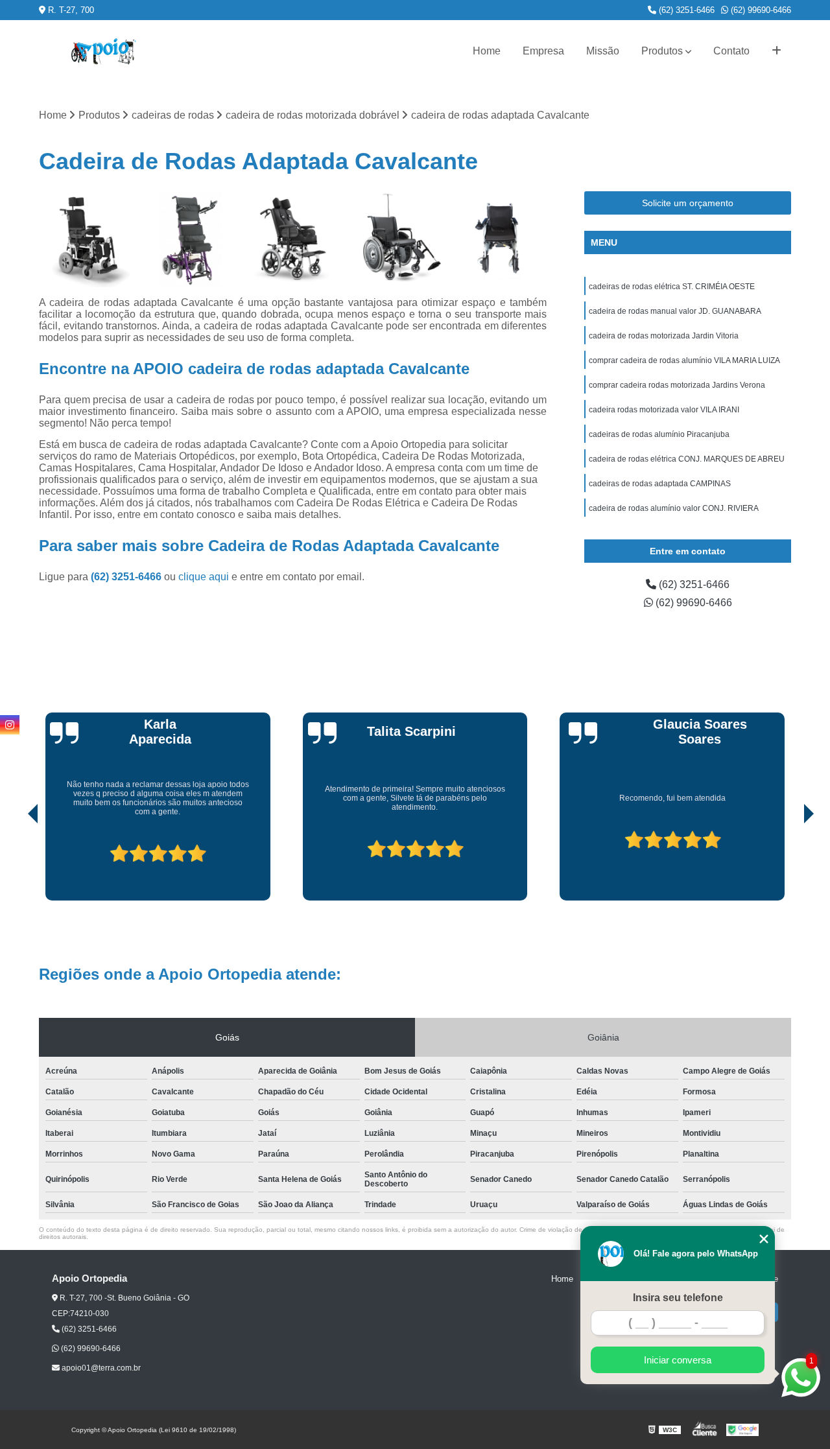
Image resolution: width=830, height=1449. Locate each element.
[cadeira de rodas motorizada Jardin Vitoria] (498, 239)
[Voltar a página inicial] (104, 51)
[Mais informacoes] (776, 51)
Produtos (662, 50)
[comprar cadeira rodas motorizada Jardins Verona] (87, 239)
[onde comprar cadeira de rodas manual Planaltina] (396, 239)
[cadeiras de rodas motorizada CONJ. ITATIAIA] (190, 239)
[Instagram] (9, 725)
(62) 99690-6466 (759, 10)
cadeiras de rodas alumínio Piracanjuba (659, 434)
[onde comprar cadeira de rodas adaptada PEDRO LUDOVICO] (292, 239)
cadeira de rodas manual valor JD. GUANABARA (675, 311)
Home (487, 50)
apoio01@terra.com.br (100, 1367)
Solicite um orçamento (687, 203)
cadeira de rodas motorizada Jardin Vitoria (664, 335)
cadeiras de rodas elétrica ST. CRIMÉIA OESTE (672, 286)
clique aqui (203, 576)
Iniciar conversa (677, 1359)
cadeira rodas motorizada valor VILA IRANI (664, 409)
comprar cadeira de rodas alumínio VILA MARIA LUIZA (684, 360)
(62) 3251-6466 (685, 10)
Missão (602, 50)
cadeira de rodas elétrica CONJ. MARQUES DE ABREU (687, 459)
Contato (731, 50)
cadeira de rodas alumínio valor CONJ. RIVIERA (674, 508)
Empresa (543, 50)
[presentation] (15, 863)
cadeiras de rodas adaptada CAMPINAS (660, 483)
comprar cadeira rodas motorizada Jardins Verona (677, 385)
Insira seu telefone (678, 1297)
